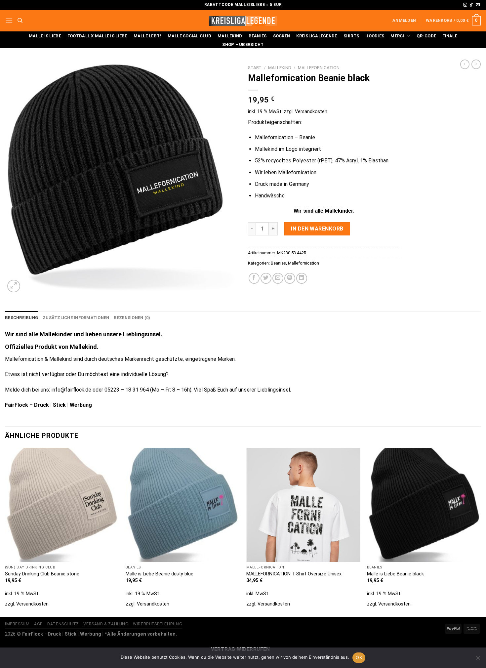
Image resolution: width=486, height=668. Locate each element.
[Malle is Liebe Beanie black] (424, 505)
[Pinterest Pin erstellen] (289, 278)
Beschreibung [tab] (21, 317)
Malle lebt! (147, 35)
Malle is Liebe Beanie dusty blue (159, 574)
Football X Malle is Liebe (97, 35)
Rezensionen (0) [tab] (132, 317)
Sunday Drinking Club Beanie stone (42, 574)
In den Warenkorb (317, 229)
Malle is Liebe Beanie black (395, 574)
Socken (281, 35)
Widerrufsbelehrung (157, 624)
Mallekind (230, 35)
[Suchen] (20, 20)
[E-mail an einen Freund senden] (277, 278)
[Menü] (9, 21)
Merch (398, 35)
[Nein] (477, 659)
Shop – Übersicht (242, 44)
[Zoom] (13, 286)
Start (255, 67)
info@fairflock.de (71, 390)
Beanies (258, 35)
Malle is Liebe (45, 35)
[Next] (481, 531)
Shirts (351, 35)
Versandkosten (311, 111)
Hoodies (374, 35)
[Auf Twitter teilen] (266, 278)
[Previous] (5, 531)
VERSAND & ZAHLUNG (105, 624)
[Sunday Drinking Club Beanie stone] (62, 505)
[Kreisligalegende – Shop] (243, 20)
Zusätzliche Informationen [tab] (76, 317)
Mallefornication (319, 67)
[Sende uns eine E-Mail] (478, 5)
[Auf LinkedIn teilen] (301, 278)
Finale (449, 35)
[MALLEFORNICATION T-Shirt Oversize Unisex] (303, 505)
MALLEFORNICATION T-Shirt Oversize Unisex (294, 574)
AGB (38, 624)
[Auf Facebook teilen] (254, 278)
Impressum (17, 624)
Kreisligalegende (316, 35)
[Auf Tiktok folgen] (471, 5)
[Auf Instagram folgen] (465, 5)
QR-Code (426, 35)
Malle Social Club (189, 35)
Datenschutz (63, 624)
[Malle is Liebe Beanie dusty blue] (183, 505)
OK (359, 657)
